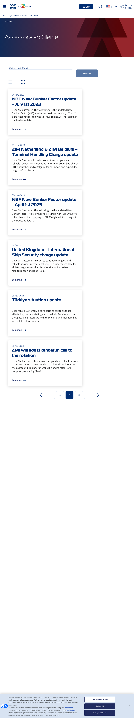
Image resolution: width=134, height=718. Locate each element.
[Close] (130, 705)
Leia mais (17, 129)
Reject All (100, 706)
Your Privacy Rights (99, 699)
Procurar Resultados (18, 67)
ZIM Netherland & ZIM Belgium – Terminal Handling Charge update (45, 152)
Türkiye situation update (36, 300)
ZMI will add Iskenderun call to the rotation (42, 352)
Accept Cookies (99, 713)
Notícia (17, 15)
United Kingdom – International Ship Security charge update (43, 252)
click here (69, 708)
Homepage (7, 15)
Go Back (9, 21)
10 (79, 395)
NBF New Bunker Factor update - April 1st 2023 (44, 202)
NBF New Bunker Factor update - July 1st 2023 (44, 101)
